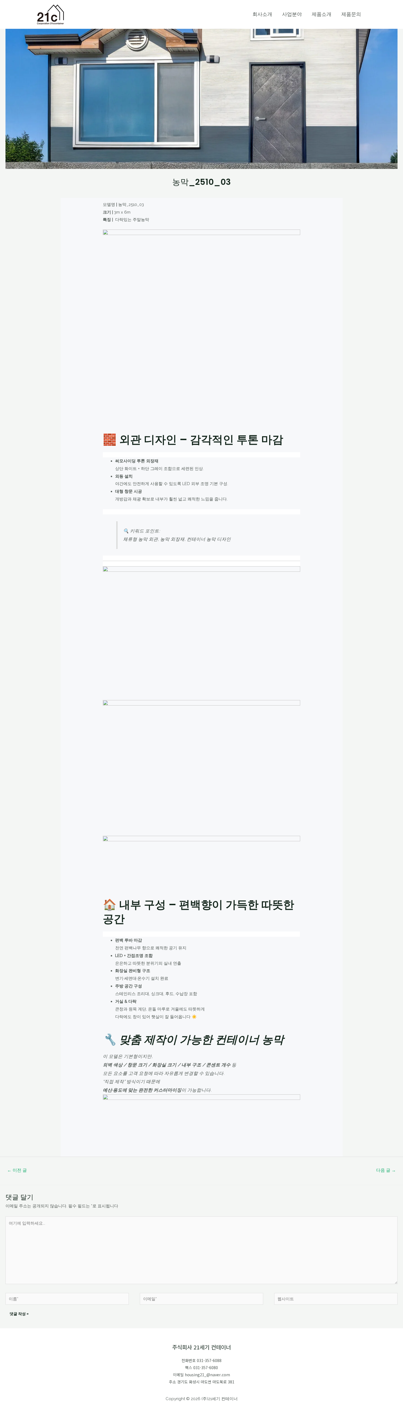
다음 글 (386, 1170)
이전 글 (17, 1170)
